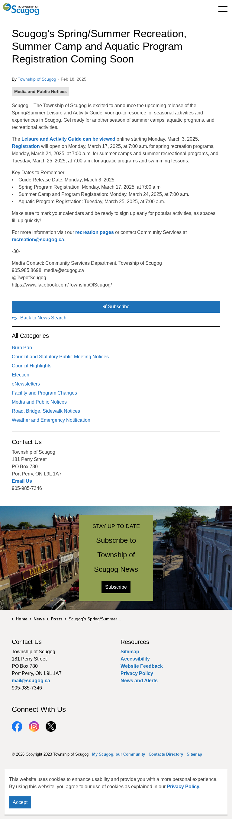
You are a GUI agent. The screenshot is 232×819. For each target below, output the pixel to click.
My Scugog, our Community (118, 754)
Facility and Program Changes (44, 392)
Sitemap (130, 651)
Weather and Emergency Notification (51, 420)
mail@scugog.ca (31, 680)
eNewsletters (26, 383)
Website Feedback (142, 666)
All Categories (30, 335)
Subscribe (118, 306)
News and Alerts (139, 680)
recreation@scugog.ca (38, 239)
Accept (20, 802)
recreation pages (94, 232)
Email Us (22, 481)
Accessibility (135, 658)
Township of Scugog (37, 79)
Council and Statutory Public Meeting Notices (60, 356)
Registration (26, 146)
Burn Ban (22, 347)
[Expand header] (223, 9)
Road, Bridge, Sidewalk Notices (46, 411)
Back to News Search (43, 317)
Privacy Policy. (183, 786)
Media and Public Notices (40, 91)
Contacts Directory (166, 754)
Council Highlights (31, 365)
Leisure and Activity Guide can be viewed (68, 139)
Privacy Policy (137, 673)
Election (20, 374)
